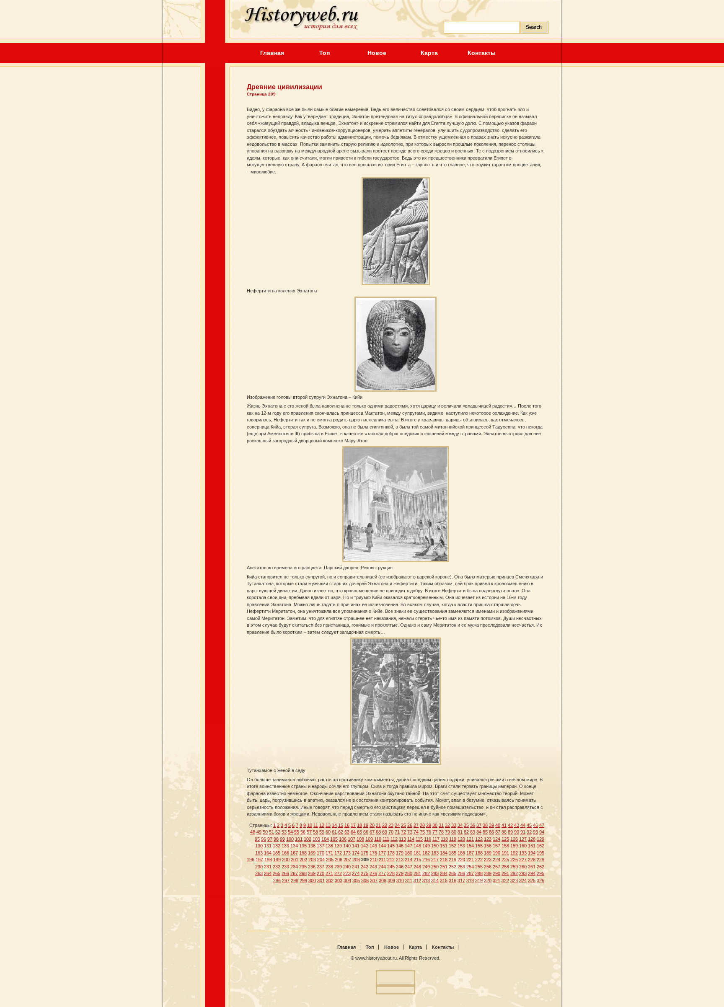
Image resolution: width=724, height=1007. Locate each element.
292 (514, 873)
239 (338, 866)
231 (268, 866)
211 (382, 859)
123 (487, 839)
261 (531, 866)
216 (426, 859)
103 (316, 839)
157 (496, 845)
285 (452, 873)
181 (417, 852)
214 (408, 859)
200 (286, 859)
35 (466, 825)
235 (303, 866)
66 (365, 831)
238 (329, 866)
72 (403, 831)
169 (311, 852)
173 (347, 852)
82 (466, 831)
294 (531, 873)
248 (417, 866)
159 (514, 845)
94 (541, 831)
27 (416, 825)
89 (510, 831)
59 (321, 831)
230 (259, 866)
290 (496, 873)
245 (391, 866)
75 (422, 831)
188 (479, 852)
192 (514, 852)
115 (419, 839)
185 (452, 852)
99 (282, 839)
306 (365, 880)
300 (312, 880)
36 (472, 825)
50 (265, 831)
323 (514, 880)
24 (397, 825)
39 (491, 825)
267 (294, 873)
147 (408, 845)
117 (436, 839)
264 (268, 873)
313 (426, 880)
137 (320, 845)
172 (338, 852)
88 (504, 831)
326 (540, 880)
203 (312, 859)
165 (276, 852)
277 (382, 873)
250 (435, 866)
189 (487, 852)
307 (374, 880)
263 (259, 873)
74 (416, 831)
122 (479, 839)
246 (399, 866)
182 (426, 852)
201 (294, 859)
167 (294, 852)
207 (347, 859)
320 (487, 880)
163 (259, 852)
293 (523, 873)
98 (276, 839)
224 (496, 859)
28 (422, 825)
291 (505, 873)
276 (373, 873)
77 (434, 831)
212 (391, 859)
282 (426, 873)
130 (259, 845)
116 (427, 839)
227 (523, 859)
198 (268, 859)
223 (487, 859)
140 (347, 845)
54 (290, 831)
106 (342, 839)
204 (321, 859)
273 (347, 873)
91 (522, 831)
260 (523, 866)
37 (478, 825)
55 (296, 831)
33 (453, 825)
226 (514, 859)
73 (409, 831)
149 (426, 845)
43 (516, 825)
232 (276, 866)
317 (461, 880)
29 (428, 825)
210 (374, 859)
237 (320, 866)
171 (329, 852)
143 (373, 845)
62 (340, 831)
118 (444, 839)
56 (302, 831)
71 (397, 831)
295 (540, 873)
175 (364, 852)
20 (372, 825)
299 (303, 880)
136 (311, 845)
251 (443, 866)
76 (428, 831)
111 (386, 839)
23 (390, 825)
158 (505, 845)
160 (523, 845)
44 (522, 825)
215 (417, 859)
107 (351, 839)
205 (330, 859)
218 (443, 859)
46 (535, 825)
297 (286, 880)
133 (285, 845)
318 (470, 880)
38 (485, 825)
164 (268, 852)
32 (447, 825)
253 (461, 866)
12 (321, 825)
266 (285, 873)
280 (408, 873)
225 (505, 859)
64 (353, 831)
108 (360, 839)
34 (460, 825)
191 (505, 852)
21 (378, 825)
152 (452, 845)
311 (408, 880)
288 (479, 873)
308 (382, 880)
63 (346, 831)
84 (478, 831)
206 (338, 859)
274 (355, 873)
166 (285, 852)
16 (346, 825)
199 (277, 859)
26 (409, 825)
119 (452, 839)
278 (391, 873)
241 (355, 866)
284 (443, 873)
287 (470, 873)
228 (531, 859)
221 (470, 859)
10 (309, 825)
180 (408, 852)
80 (453, 831)
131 (268, 845)
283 (435, 873)
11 (315, 825)
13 (328, 825)
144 (382, 845)
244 (382, 866)
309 (391, 880)
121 (470, 839)
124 (496, 839)
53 (284, 831)
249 (426, 866)
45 (529, 825)
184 (443, 852)
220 (461, 859)
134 (294, 845)
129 (540, 839)
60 (328, 831)
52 (277, 831)
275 (364, 873)
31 (441, 825)
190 (496, 852)
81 (460, 831)
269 (311, 873)
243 (373, 866)
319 (479, 880)
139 (338, 845)
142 (364, 845)
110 (377, 839)
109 (369, 839)
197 (259, 859)
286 (461, 873)
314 (435, 880)
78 (441, 831)
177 (382, 852)
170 (320, 852)
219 (452, 859)
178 (391, 852)
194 (531, 852)
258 (505, 866)
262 (540, 866)
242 (364, 866)
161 (531, 845)
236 (311, 866)
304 (347, 880)
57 (309, 831)
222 (479, 859)
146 (399, 845)
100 (290, 839)
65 (359, 831)
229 (540, 859)
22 (384, 825)
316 (452, 880)
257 (496, 866)
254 (470, 866)
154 (470, 845)
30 (434, 825)
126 (514, 839)
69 (384, 831)
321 (496, 880)
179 (399, 852)
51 (271, 831)
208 (356, 859)
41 (504, 825)
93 (535, 831)
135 (303, 845)
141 (355, 845)
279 (399, 873)
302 (330, 880)
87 (497, 831)
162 (540, 845)
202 (303, 859)
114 (410, 839)
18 (359, 825)
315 (443, 880)
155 (479, 845)
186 (461, 852)
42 (510, 825)
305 (356, 880)
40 (497, 825)
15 (340, 825)
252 (452, 866)
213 (399, 859)
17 (353, 825)
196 (250, 859)
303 (338, 880)
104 (325, 839)
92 (529, 831)
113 (402, 839)
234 (294, 866)
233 (285, 866)
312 (417, 880)
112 (394, 839)
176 (373, 852)
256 (487, 866)
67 (372, 831)
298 (294, 880)
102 (307, 839)
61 (334, 831)
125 (505, 839)
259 (514, 866)
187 (470, 852)
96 (263, 839)
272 (338, 873)
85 (485, 831)
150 (435, 845)
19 (365, 825)
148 (417, 845)
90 (516, 831)
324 (523, 880)
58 (315, 831)
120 (461, 839)
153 (461, 845)
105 (334, 839)
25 (403, 825)
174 (355, 852)
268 (303, 873)
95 (257, 839)
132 (276, 845)
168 (303, 852)
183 (435, 852)
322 (505, 880)
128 (531, 839)
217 (435, 859)
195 (540, 852)
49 (258, 831)
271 (329, 873)
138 (329, 845)
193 (523, 852)
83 (472, 831)
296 (277, 880)
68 (378, 831)
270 (320, 873)
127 (523, 839)
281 (417, 873)
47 (541, 825)
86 (491, 831)
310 (400, 880)
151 (443, 845)
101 (299, 839)
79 (447, 831)
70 (390, 831)
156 (487, 845)
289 (487, 873)
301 (321, 880)
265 (276, 873)
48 (252, 831)
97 (269, 839)
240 (347, 866)
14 (334, 825)
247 (408, 866)
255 (479, 866)
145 (391, 845)
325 (531, 880)
